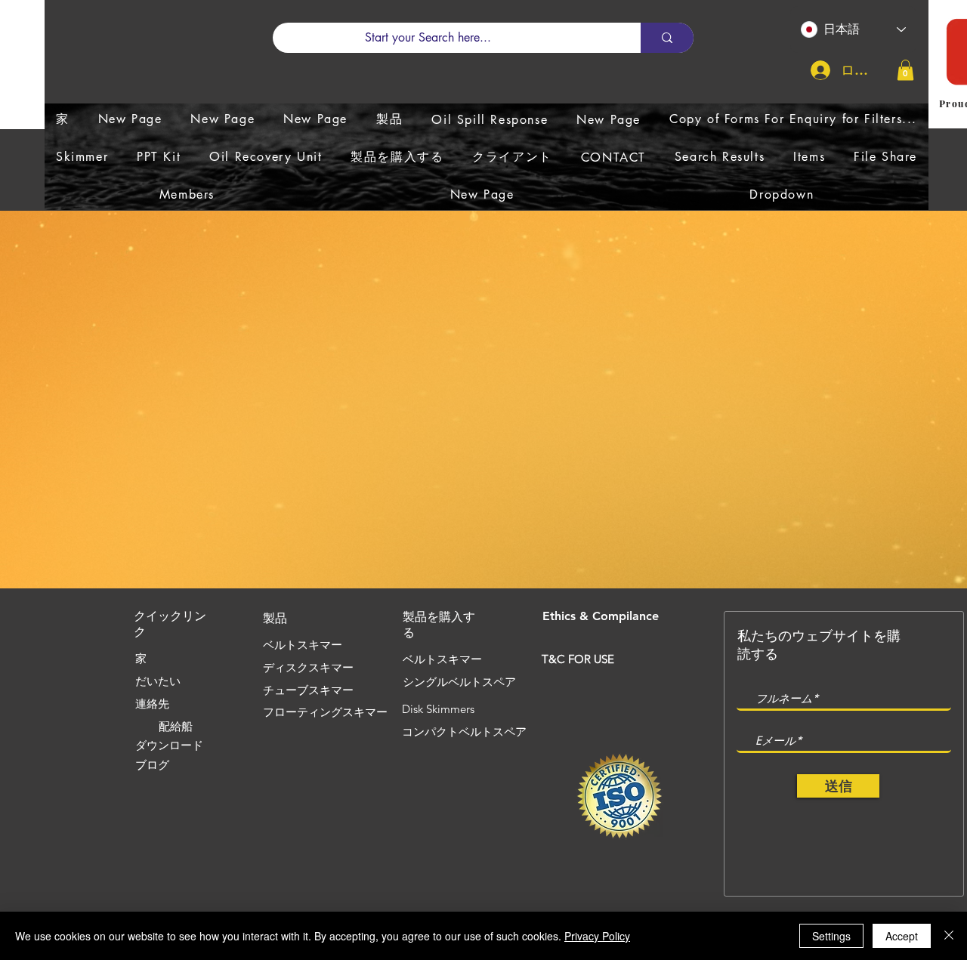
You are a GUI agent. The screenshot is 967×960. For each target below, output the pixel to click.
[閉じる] (949, 936)
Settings (831, 935)
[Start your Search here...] (667, 38)
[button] (905, 70)
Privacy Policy (597, 935)
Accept (901, 935)
